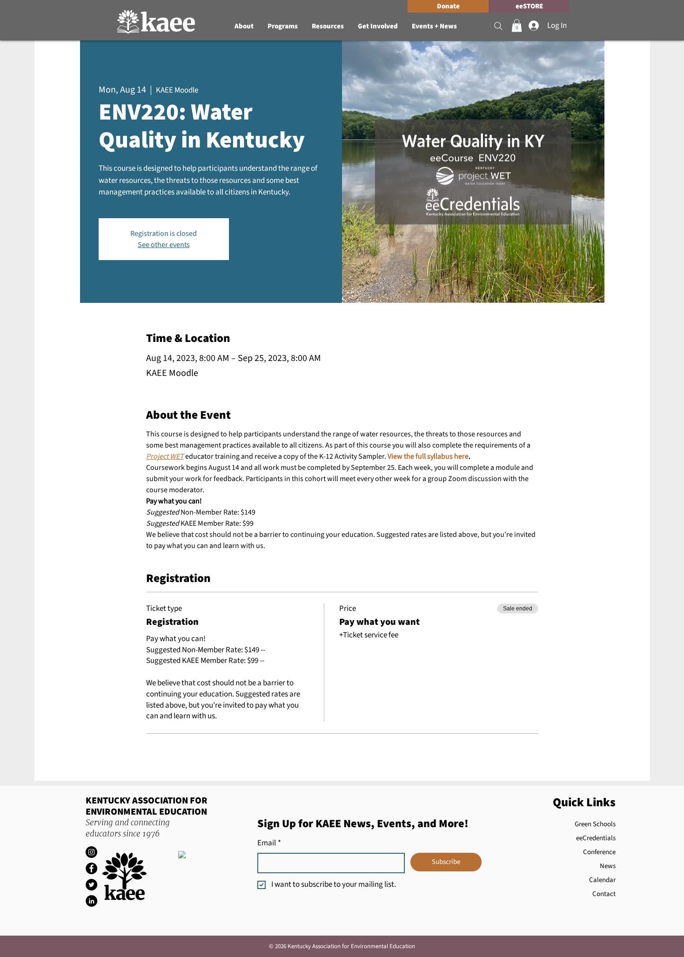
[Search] (498, 26)
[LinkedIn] (91, 901)
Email (269, 843)
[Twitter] (91, 884)
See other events (164, 245)
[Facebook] (91, 868)
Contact (604, 894)
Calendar (602, 880)
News (608, 866)
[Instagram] (91, 852)
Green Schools (595, 824)
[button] (244, 26)
